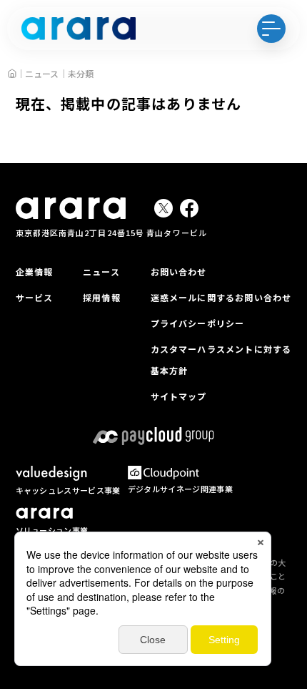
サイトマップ (179, 396)
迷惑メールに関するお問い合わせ (221, 297)
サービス (35, 297)
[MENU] (271, 28)
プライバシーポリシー (198, 323)
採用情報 (102, 297)
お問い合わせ (179, 271)
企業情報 (35, 271)
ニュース (101, 271)
